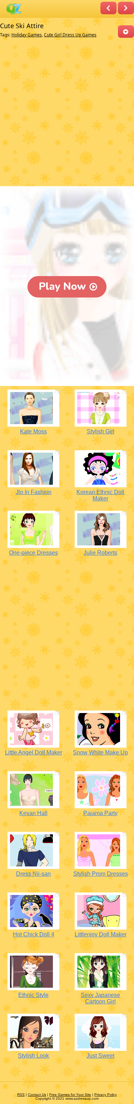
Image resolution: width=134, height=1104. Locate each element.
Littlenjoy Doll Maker (100, 934)
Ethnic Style (33, 995)
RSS (21, 1095)
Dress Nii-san (33, 874)
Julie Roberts (100, 553)
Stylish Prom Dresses (100, 874)
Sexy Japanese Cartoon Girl (100, 998)
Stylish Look (33, 1056)
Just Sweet (100, 1056)
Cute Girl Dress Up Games (70, 35)
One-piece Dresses (33, 553)
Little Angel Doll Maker (33, 752)
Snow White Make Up (100, 752)
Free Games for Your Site (70, 1095)
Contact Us (37, 1095)
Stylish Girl (100, 431)
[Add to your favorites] (126, 31)
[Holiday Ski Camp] (126, 8)
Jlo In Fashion (33, 492)
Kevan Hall (33, 813)
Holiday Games (26, 35)
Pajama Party (100, 813)
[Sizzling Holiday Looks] (108, 8)
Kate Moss (33, 431)
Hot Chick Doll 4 (33, 934)
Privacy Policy (105, 1095)
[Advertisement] (67, 113)
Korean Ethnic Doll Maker (100, 495)
